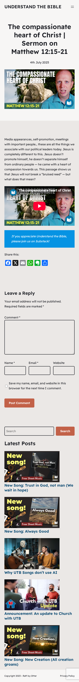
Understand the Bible (32, 6)
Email (33, 363)
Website (58, 363)
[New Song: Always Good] (32, 512)
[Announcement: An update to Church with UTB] (32, 594)
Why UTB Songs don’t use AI (30, 572)
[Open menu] (72, 7)
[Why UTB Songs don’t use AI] (32, 553)
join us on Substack (35, 241)
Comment (12, 317)
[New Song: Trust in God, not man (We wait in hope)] (32, 466)
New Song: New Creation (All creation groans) (38, 662)
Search (65, 431)
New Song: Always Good (26, 531)
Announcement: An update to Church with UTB (38, 616)
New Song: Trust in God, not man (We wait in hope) (38, 487)
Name (9, 363)
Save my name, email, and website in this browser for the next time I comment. (37, 385)
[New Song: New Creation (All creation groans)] (32, 640)
